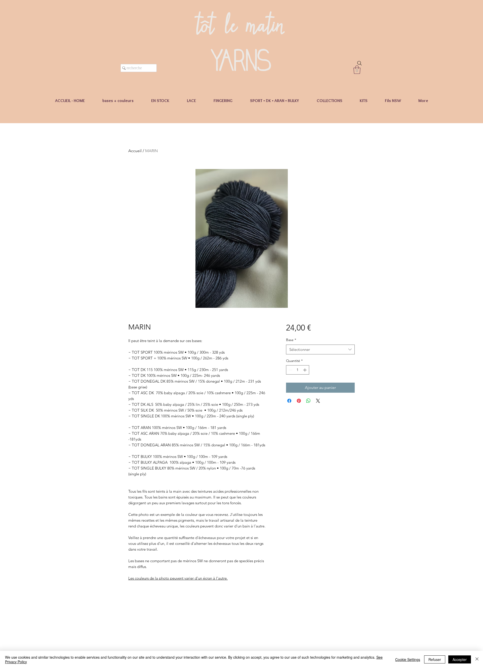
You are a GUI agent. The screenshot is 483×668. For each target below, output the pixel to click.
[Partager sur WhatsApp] (308, 401)
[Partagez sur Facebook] (289, 401)
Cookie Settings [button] (407, 659)
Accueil (135, 150)
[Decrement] (290, 369)
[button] (356, 69)
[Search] (359, 63)
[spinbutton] (297, 369)
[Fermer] (477, 659)
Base (291, 340)
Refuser (434, 659)
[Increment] (305, 369)
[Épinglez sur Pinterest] (299, 401)
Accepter (460, 659)
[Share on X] (318, 401)
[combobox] (320, 349)
